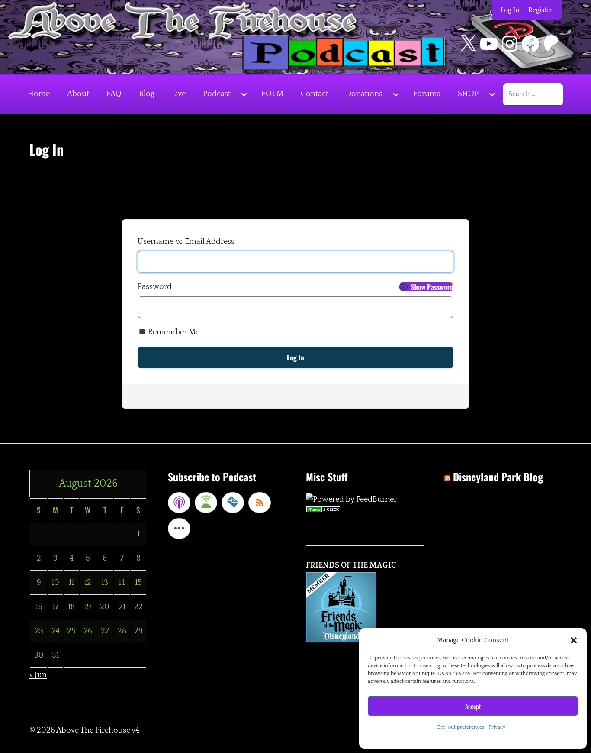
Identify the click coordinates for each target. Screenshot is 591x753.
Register (540, 10)
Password (155, 286)
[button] (573, 640)
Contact (314, 94)
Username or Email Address (186, 241)
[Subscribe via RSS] (259, 502)
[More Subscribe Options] (179, 528)
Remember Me (172, 332)
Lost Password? (165, 396)
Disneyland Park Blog (498, 476)
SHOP (468, 94)
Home (39, 94)
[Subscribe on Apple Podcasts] (179, 502)
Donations (364, 94)
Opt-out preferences (460, 727)
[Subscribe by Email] (233, 502)
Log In (510, 10)
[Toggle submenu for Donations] (396, 94)
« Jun (38, 675)
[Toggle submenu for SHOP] (492, 94)
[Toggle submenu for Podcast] (244, 94)
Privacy (496, 727)
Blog (146, 94)
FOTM (272, 94)
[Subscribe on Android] (206, 502)
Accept (473, 706)
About (78, 94)
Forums (426, 94)
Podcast (217, 94)
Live (179, 94)
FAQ (114, 94)
